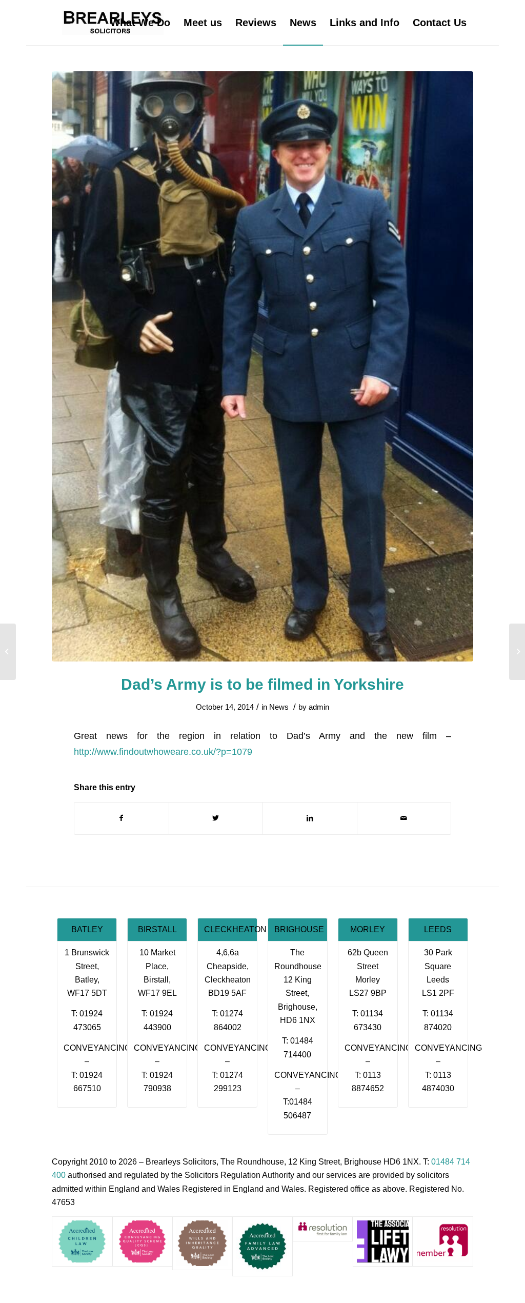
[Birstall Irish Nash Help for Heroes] (8, 652)
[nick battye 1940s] (262, 366)
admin (319, 707)
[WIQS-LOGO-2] (202, 1243)
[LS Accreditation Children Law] (82, 1241)
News (279, 707)
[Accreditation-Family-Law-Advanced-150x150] (262, 1246)
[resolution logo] (323, 1228)
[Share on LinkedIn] (310, 818)
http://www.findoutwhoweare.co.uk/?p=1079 (163, 751)
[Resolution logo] (443, 1241)
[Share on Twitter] (216, 818)
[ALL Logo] (383, 1241)
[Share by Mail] (404, 818)
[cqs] (142, 1241)
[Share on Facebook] (121, 818)
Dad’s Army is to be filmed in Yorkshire (262, 684)
